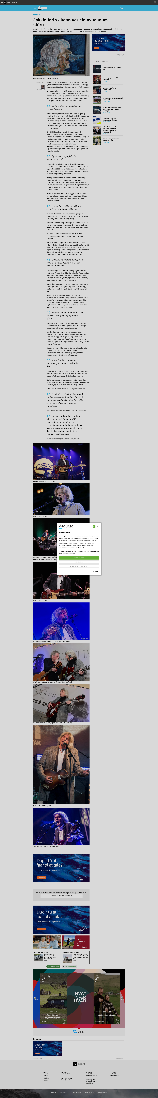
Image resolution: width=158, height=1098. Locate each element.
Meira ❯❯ (95, 571)
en (97, 526)
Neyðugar (79, 562)
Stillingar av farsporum (79, 566)
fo (94, 526)
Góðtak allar (79, 558)
